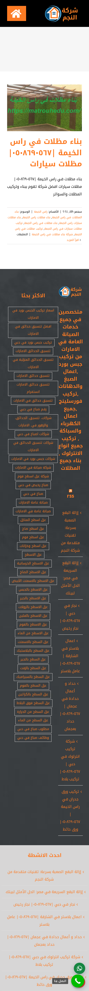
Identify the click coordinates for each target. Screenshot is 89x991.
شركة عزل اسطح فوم (33, 476)
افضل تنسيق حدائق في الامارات (33, 330)
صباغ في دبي (33, 494)
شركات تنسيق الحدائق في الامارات (33, 446)
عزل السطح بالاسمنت (33, 642)
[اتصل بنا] (77, 980)
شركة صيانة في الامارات (33, 467)
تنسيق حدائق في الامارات (33, 400)
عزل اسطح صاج (33, 528)
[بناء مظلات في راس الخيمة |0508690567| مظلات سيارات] (44, 107)
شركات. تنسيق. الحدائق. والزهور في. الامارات (33, 421)
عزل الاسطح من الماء (33, 633)
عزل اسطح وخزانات (33, 546)
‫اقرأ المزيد (73, 240)
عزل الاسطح (33, 554)
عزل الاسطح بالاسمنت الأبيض (33, 581)
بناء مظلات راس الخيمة (36, 217)
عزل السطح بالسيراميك (33, 677)
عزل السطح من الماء (33, 720)
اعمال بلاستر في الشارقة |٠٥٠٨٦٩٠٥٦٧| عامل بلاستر (70, 656)
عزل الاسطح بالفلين (33, 616)
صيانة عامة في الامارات (33, 511)
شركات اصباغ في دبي (33, 434)
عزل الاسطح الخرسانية (33, 563)
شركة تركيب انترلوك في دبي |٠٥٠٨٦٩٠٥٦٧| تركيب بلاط (70, 760)
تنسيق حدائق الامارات (33, 376)
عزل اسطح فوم (33, 537)
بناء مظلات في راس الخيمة (40, 223)
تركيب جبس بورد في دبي (33, 342)
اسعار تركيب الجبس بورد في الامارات (33, 314)
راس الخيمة (40, 211)
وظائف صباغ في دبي (33, 738)
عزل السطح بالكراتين (33, 694)
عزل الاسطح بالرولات (33, 607)
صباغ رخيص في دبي (33, 485)
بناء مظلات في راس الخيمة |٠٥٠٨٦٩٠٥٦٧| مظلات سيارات (45, 152)
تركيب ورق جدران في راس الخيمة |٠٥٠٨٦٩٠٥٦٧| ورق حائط (70, 810)
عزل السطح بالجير (33, 659)
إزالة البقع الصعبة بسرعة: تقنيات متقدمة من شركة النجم (70, 531)
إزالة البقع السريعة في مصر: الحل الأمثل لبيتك (70, 578)
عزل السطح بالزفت (33, 668)
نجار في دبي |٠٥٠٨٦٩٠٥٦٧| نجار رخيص (70, 617)
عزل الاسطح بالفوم (33, 624)
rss (70, 496)
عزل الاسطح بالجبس (33, 589)
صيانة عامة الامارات (33, 502)
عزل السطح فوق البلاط (33, 703)
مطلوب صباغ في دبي (33, 729)
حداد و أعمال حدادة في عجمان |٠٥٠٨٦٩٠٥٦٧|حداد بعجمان (70, 706)
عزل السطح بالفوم (33, 685)
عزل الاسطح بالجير (33, 598)
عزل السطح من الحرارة (33, 712)
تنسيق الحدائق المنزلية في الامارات (33, 363)
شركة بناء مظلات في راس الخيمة (52, 234)
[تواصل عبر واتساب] (79, 968)
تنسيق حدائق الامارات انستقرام (33, 388)
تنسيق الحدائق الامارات (33, 351)
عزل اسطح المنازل (33, 520)
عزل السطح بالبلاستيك (33, 650)
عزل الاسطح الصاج (33, 572)
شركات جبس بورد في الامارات (33, 459)
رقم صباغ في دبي (33, 409)
